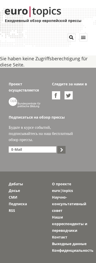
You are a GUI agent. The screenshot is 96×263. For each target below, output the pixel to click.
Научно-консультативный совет (69, 204)
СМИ (13, 197)
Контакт (59, 237)
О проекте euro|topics (62, 187)
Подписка (18, 203)
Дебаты (16, 183)
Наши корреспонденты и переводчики (69, 224)
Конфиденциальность (70, 250)
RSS (12, 210)
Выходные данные (69, 243)
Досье (14, 190)
